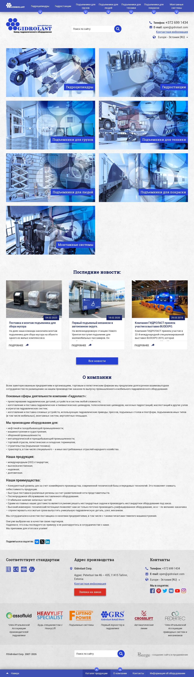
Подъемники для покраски (153, 6)
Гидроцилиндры (40, 6)
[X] (42, 541)
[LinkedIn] (47, 541)
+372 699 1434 (177, 22)
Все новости (97, 361)
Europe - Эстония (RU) (171, 37)
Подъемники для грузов (85, 6)
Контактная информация (172, 32)
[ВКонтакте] (37, 541)
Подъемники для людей (108, 6)
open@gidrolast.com (175, 27)
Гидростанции (63, 6)
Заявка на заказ (90, 592)
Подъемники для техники (131, 6)
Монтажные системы (176, 6)
